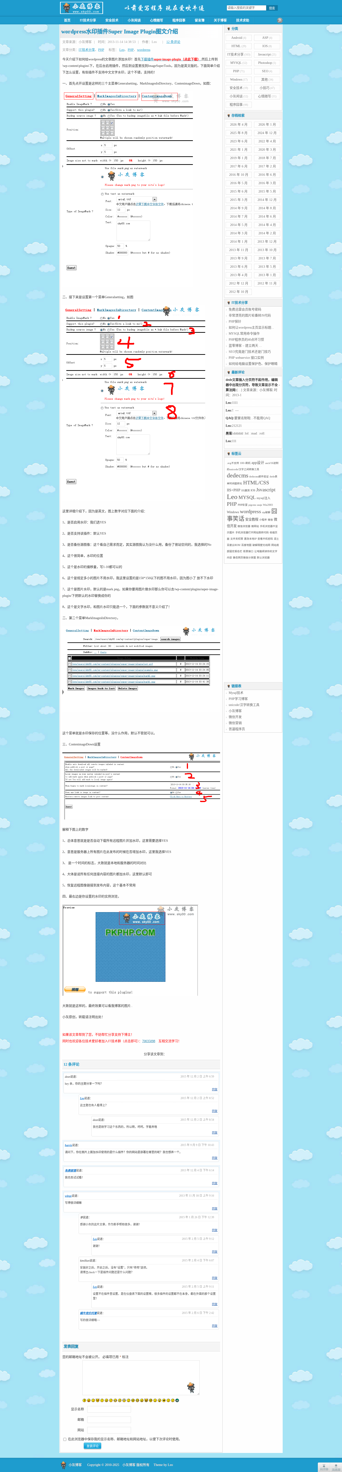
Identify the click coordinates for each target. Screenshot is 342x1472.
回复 (215, 1089)
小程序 (263, 520)
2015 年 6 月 (239, 191)
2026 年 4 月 (239, 124)
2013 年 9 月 (239, 258)
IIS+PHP (233, 490)
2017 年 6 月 (239, 166)
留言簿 (200, 20)
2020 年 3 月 (267, 149)
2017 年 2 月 (267, 166)
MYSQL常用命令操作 (244, 333)
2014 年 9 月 (239, 208)
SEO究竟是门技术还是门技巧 (250, 351)
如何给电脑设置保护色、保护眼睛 (253, 364)
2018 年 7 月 (267, 158)
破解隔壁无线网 (261, 545)
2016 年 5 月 (239, 183)
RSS (280, 20)
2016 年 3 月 (267, 183)
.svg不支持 (233, 463)
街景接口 (248, 551)
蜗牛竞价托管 (88, 1313)
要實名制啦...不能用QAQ (252, 441)
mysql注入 (263, 498)
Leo (121, 50)
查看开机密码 (265, 539)
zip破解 (266, 512)
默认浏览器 (263, 557)
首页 (67, 20)
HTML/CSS (256, 483)
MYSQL (236, 63)
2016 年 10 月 (238, 174)
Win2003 (268, 505)
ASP (265, 37)
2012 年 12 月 (238, 283)
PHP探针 (235, 321)
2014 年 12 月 (267, 200)
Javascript (264, 54)
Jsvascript (265, 490)
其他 (264, 79)
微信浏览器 (244, 526)
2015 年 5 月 (267, 191)
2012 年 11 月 (267, 283)
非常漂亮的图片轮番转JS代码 (250, 315)
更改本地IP (250, 539)
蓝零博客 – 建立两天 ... (245, 345)
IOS (265, 46)
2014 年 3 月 (239, 233)
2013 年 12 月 (267, 241)
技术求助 (242, 20)
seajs (259, 505)
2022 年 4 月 (267, 141)
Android (236, 37)
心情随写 (156, 20)
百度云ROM (233, 545)
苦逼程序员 (237, 729)
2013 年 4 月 (239, 275)
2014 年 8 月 (267, 208)
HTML (236, 46)
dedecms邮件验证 (259, 476)
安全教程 (251, 519)
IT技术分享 (88, 20)
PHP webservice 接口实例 (246, 357)
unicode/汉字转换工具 (244, 705)
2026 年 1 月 (267, 124)
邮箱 (80, 1419)
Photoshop (265, 63)
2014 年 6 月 (267, 216)
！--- (235, 433)
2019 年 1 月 (239, 158)
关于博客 (220, 20)
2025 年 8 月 (239, 133)
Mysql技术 (236, 693)
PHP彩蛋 (243, 505)
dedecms (237, 475)
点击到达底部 (336, 1467)
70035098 (148, 1041)
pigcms (252, 505)
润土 (276, 539)
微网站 (255, 526)
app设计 (257, 463)
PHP (101, 50)
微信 (270, 520)
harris (68, 1145)
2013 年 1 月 (267, 275)
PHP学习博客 (238, 699)
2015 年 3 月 (239, 200)
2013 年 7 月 (267, 258)
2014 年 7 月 (239, 216)
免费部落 (70, 1170)
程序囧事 (178, 20)
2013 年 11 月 (238, 250)
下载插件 (171, 59)
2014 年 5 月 (239, 225)
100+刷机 (245, 463)
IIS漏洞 (245, 490)
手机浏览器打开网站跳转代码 (252, 532)
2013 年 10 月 (267, 250)
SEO (265, 71)
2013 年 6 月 (239, 266)
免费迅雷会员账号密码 (245, 309)
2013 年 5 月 (267, 266)
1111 (235, 426)
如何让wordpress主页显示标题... (251, 327)
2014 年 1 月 (239, 241)
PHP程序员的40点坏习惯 (246, 339)
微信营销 (235, 723)
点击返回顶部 (324, 1467)
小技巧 (264, 88)
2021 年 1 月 (239, 149)
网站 (80, 1430)
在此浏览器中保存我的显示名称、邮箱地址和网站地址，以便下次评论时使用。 (125, 1439)
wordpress (143, 50)
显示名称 (77, 1409)
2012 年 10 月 (238, 292)
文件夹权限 (236, 539)
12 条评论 (173, 42)
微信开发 (235, 717)
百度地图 (246, 545)
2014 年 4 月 (267, 225)
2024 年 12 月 (267, 133)
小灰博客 (235, 711)
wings (68, 1196)
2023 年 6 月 (239, 141)
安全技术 (111, 20)
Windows (236, 79)
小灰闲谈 (134, 20)
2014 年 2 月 (267, 233)
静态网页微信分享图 (244, 557)
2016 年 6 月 (267, 174)
